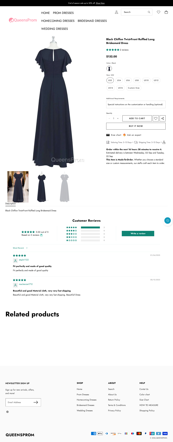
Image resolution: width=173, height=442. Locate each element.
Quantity (109, 113)
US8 (137, 80)
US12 (156, 80)
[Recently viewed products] (167, 220)
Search (111, 389)
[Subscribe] (36, 402)
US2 (110, 80)
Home (79, 389)
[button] (166, 12)
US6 (128, 80)
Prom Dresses (83, 394)
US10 (146, 80)
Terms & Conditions (117, 405)
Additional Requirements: (115, 98)
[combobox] (136, 12)
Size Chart (144, 399)
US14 (110, 88)
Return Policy (114, 399)
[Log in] (116, 12)
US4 (119, 80)
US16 (120, 88)
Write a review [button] (138, 233)
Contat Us (143, 389)
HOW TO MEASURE (148, 405)
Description (10, 203)
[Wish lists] (158, 12)
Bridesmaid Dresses (85, 405)
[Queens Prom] (22, 21)
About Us (112, 394)
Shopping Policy (146, 410)
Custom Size (133, 88)
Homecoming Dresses (86, 399)
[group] (18, 187)
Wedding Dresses (85, 410)
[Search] (149, 12)
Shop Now (100, 3)
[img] (19, 255)
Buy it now (136, 126)
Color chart (144, 394)
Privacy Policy (114, 410)
